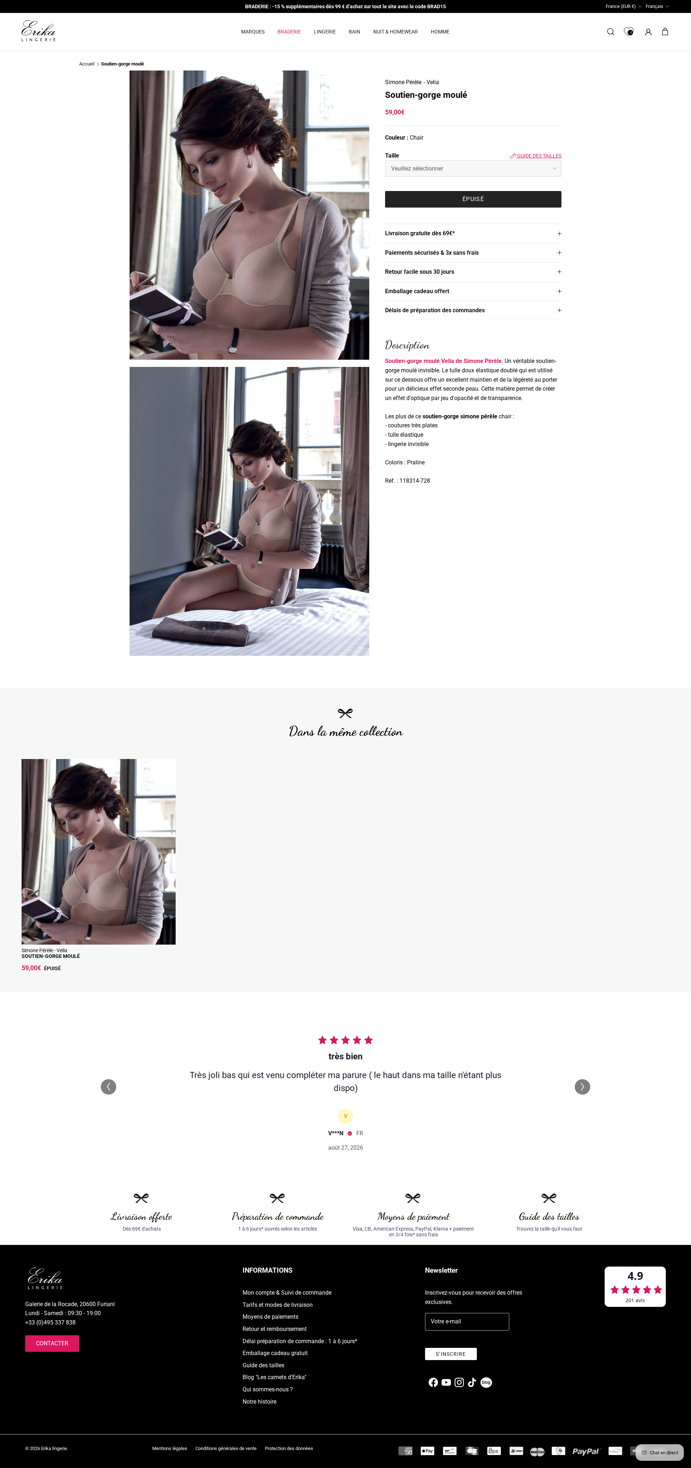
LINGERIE (325, 32)
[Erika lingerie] (38, 30)
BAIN (354, 32)
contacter (52, 1343)
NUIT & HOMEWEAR (395, 32)
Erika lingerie (54, 1448)
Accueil (86, 64)
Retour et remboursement (275, 1329)
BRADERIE (289, 32)
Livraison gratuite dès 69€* (420, 233)
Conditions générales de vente (226, 1448)
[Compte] (647, 32)
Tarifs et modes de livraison (278, 1304)
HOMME (440, 32)
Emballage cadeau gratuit (275, 1353)
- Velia (431, 82)
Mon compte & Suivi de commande (287, 1292)
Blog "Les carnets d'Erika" (274, 1377)
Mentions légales (169, 1448)
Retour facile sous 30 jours (419, 271)
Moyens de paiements (270, 1316)
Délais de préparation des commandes (435, 310)
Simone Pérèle (403, 82)
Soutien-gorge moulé (122, 64)
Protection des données (289, 1448)
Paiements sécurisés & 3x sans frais (432, 252)
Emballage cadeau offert (417, 291)
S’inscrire (451, 1354)
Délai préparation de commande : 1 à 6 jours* (300, 1341)
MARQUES (253, 32)
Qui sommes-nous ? (268, 1389)
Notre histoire (259, 1401)
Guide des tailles (538, 156)
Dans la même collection (346, 731)
